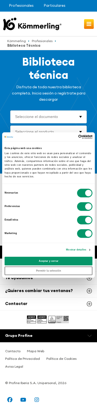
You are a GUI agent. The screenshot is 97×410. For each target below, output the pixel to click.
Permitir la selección (48, 270)
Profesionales (21, 5)
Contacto (12, 351)
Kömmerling (16, 41)
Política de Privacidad (22, 359)
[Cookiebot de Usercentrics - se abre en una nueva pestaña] (69, 137)
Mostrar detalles (76, 249)
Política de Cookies (61, 359)
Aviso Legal (14, 366)
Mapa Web (35, 351)
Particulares (54, 5)
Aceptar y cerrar (48, 261)
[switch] (84, 206)
